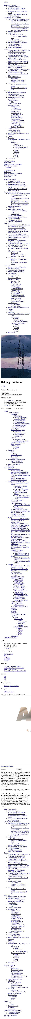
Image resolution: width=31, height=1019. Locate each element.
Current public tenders (17, 461)
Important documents (20, 425)
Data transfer (11, 158)
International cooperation (18, 442)
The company (18, 416)
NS (5, 680)
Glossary (10, 136)
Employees (14, 437)
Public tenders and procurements (13, 164)
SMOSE (7, 657)
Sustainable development (18, 430)
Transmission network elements (16, 10)
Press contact (14, 458)
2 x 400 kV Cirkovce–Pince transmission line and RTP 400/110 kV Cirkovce (19, 69)
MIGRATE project (16, 124)
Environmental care (19, 433)
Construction (11, 33)
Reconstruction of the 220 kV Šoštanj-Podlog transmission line (18, 57)
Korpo (6, 411)
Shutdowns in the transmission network (18, 133)
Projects (6, 49)
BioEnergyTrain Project (17, 127)
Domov (6, 2)
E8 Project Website (9, 692)
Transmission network (10, 5)
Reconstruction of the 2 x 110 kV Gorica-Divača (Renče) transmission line (19, 51)
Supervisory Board (19, 419)
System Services (12, 99)
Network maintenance (14, 44)
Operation (7, 91)
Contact (16, 447)
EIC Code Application (14, 130)
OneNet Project (15, 111)
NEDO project (15, 108)
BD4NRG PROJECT (17, 114)
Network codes (15, 142)
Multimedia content (16, 455)
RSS (12, 102)
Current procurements (17, 462)
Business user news (13, 100)
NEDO (6, 655)
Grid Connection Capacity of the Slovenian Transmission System (20, 29)
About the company (9, 161)
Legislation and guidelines (15, 47)
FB (5, 677)
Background (14, 78)
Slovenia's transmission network (16, 8)
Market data (11, 138)
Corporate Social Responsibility (19, 435)
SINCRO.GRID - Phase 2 (18, 81)
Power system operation (20, 147)
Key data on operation (20, 420)
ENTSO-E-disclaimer (10, 637)
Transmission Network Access (16, 97)
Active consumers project (18, 122)
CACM (16, 153)
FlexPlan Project (15, 119)
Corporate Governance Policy (12, 666)
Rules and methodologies (18, 149)
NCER (16, 156)
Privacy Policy (5, 766)
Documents (11, 134)
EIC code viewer (15, 131)
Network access (18, 145)
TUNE (9, 83)
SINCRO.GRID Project (14, 77)
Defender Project (15, 116)
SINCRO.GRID (15, 106)
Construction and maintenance (12, 17)
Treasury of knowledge (10, 166)
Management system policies (22, 423)
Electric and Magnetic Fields (19, 36)
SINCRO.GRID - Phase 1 (18, 80)
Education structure (19, 439)
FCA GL (16, 152)
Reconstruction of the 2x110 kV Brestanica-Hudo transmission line (17, 54)
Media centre (7, 162)
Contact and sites (15, 445)
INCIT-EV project (16, 113)
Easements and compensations (16, 41)
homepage (10, 400)
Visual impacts (15, 39)
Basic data (14, 414)
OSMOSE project (16, 109)
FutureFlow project (16, 125)
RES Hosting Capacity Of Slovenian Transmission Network (14, 668)
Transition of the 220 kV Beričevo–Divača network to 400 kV (17, 66)
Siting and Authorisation (14, 31)
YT (5, 678)
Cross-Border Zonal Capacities (16, 95)
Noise (12, 38)
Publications (14, 456)
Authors (11, 766)
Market (16, 144)
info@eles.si (9, 648)
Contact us (7, 405)
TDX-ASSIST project (17, 117)
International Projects (13, 105)
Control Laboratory (13, 128)
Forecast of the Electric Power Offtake (20, 486)
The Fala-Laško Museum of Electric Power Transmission (17, 15)
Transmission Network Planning (20, 27)
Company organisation (20, 417)
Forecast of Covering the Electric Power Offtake (21, 490)
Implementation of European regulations (18, 139)
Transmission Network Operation (17, 92)
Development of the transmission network (19, 19)
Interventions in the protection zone (17, 42)
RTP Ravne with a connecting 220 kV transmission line (20, 535)
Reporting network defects (15, 45)
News (12, 141)
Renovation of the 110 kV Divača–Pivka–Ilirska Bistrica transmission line (18, 60)
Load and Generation (13, 94)
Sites (15, 448)
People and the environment (15, 34)
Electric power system (14, 6)
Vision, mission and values (18, 426)
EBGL (16, 155)
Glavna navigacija (9, 467)
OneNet (6, 660)
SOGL (16, 150)
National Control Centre (14, 103)
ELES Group (14, 428)
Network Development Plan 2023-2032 (15, 671)
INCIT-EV (7, 659)
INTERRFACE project (17, 120)
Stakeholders (17, 431)
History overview (15, 444)
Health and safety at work (21, 441)
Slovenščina (7, 167)
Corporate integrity (19, 422)
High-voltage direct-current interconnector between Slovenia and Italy (18, 74)
